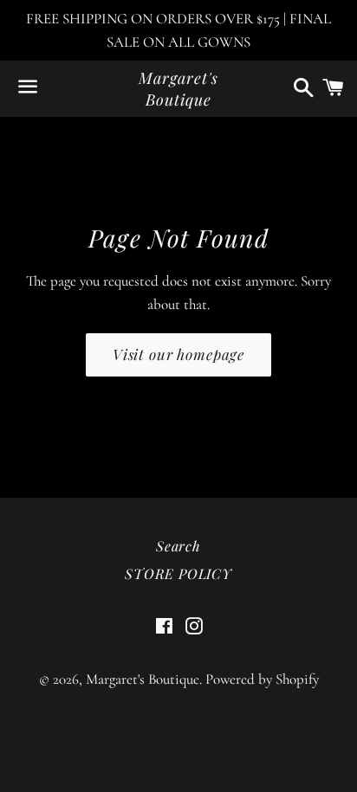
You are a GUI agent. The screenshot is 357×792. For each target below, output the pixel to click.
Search (178, 546)
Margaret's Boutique (178, 89)
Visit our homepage (178, 354)
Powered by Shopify (262, 679)
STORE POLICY (178, 573)
